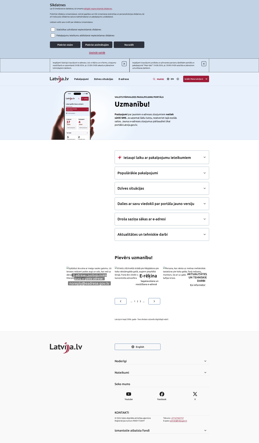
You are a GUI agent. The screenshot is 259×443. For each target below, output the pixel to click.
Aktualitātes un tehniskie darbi (142, 234)
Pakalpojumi (81, 79)
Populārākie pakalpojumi (137, 173)
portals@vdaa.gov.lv (178, 421)
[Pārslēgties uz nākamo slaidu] (154, 301)
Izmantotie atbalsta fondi (132, 430)
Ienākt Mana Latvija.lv (194, 79)
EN (172, 79)
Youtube (129, 399)
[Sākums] (73, 347)
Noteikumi (122, 372)
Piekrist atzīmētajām (97, 44)
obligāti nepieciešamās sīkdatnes (98, 9)
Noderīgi (121, 361)
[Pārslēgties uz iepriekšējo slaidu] (121, 301)
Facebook (161, 399)
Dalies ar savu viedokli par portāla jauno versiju (155, 204)
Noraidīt (129, 44)
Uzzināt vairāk (97, 52)
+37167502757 (177, 418)
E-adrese (124, 79)
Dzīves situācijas (103, 79)
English (140, 346)
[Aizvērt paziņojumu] (124, 63)
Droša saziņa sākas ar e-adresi (141, 219)
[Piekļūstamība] (177, 79)
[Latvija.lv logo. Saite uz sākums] (59, 79)
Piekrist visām (65, 44)
